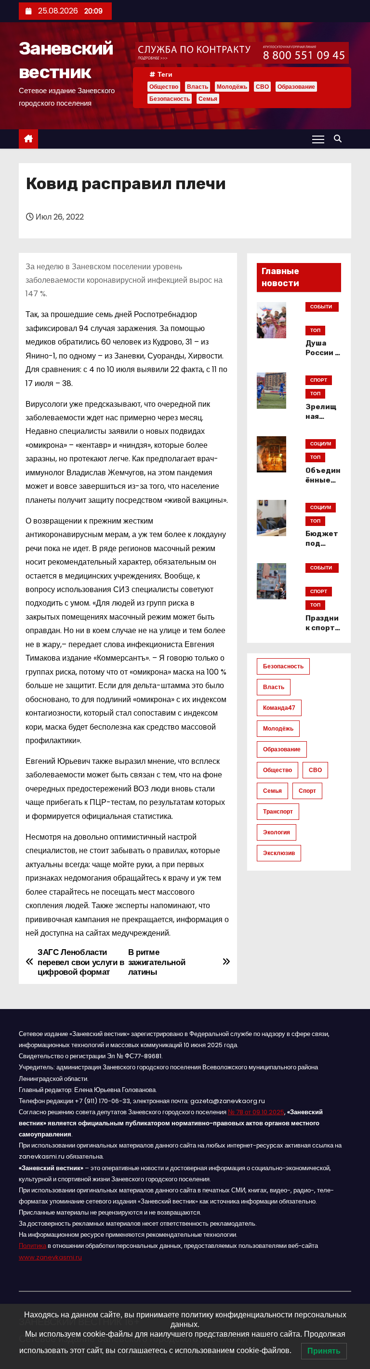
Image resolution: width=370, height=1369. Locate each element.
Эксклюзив (279, 853)
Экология (276, 832)
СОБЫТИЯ (321, 307)
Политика (32, 1245)
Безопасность (169, 99)
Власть (197, 87)
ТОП (315, 330)
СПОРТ (318, 380)
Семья (207, 99)
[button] (340, 138)
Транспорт (278, 811)
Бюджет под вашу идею (321, 548)
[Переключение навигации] (318, 139)
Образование (296, 87)
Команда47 (279, 708)
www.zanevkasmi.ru (50, 1257)
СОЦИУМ (320, 443)
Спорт (307, 791)
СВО (262, 87)
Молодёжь (232, 87)
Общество (163, 87)
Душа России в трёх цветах (322, 357)
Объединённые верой (323, 480)
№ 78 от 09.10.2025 (256, 1112)
